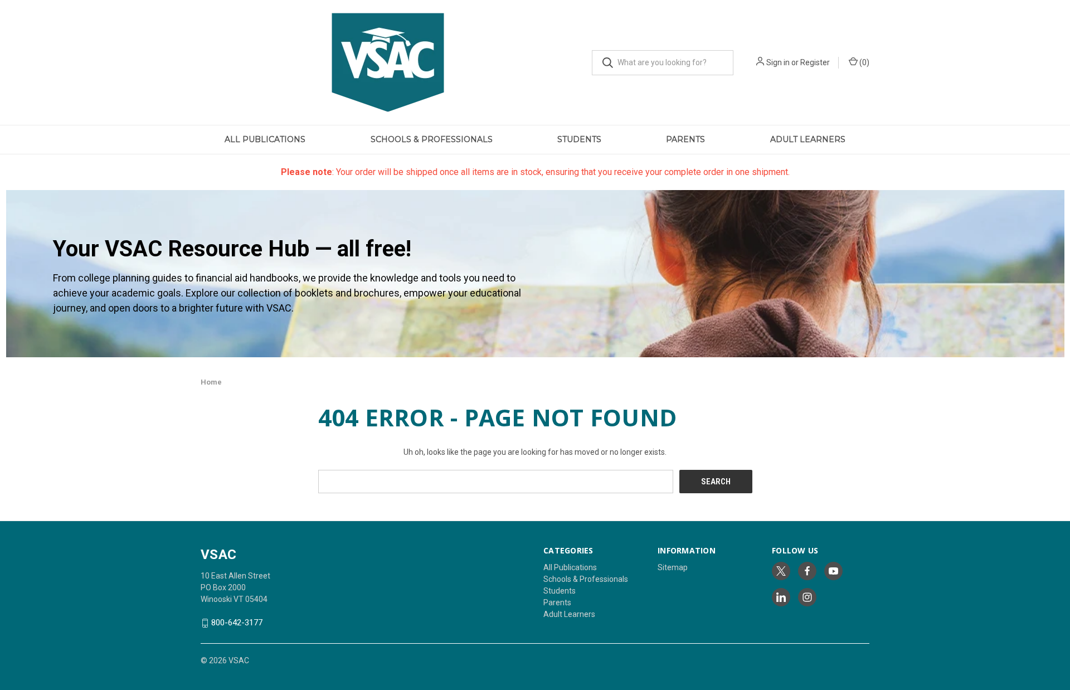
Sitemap (673, 567)
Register (815, 62)
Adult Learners (807, 139)
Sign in (778, 62)
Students (579, 139)
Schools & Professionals (432, 139)
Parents (685, 139)
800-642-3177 (236, 623)
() (863, 62)
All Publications (265, 139)
